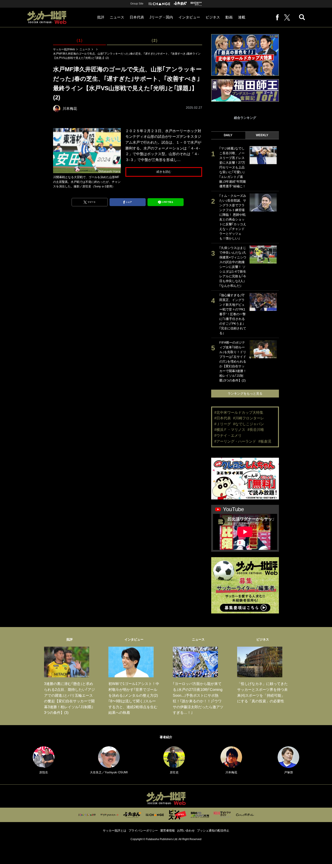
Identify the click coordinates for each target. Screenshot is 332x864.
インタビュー (189, 17)
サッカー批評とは (114, 830)
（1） (79, 40)
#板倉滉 (264, 441)
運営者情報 (167, 830)
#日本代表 (222, 418)
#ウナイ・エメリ (228, 435)
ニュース (117, 17)
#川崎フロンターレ (248, 418)
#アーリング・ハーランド (235, 441)
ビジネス (213, 17)
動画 (229, 17)
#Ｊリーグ (222, 424)
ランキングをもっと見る (245, 393)
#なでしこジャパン (248, 424)
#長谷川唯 (256, 430)
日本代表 (137, 17)
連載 (241, 17)
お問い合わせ (186, 830)
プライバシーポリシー (143, 830)
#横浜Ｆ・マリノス (229, 430)
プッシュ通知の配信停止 (213, 830)
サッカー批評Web (64, 49)
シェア (129, 202)
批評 (100, 17)
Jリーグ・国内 (161, 17)
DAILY (228, 135)
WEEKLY (262, 135)
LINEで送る (167, 202)
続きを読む (164, 171)
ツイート (92, 202)
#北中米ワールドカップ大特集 (238, 412)
